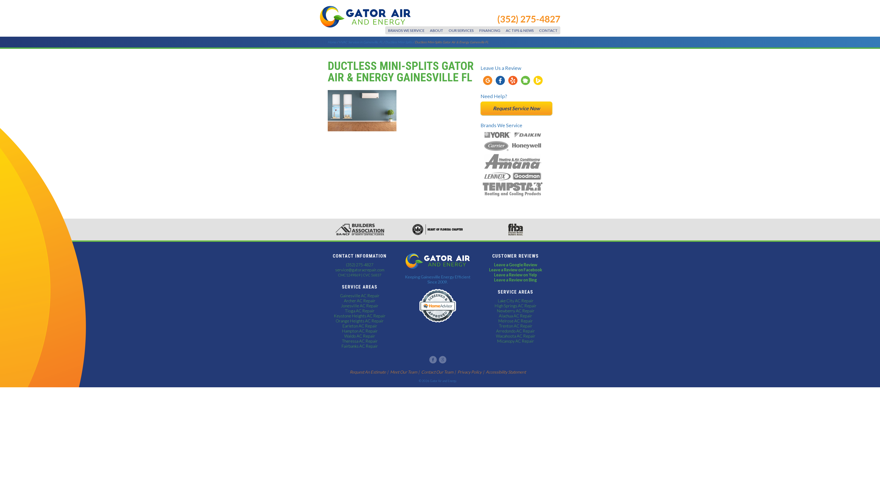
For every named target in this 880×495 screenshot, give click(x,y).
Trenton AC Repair (515, 325)
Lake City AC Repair (516, 300)
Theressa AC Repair (360, 341)
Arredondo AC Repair (515, 330)
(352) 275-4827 (528, 19)
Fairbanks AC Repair (359, 346)
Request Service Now (516, 108)
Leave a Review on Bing (515, 279)
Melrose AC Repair (515, 320)
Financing (489, 30)
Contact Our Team (437, 371)
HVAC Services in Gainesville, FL (361, 42)
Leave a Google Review (515, 264)
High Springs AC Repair (515, 305)
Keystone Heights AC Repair (359, 315)
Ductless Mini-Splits (398, 42)
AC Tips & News (520, 30)
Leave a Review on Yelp (515, 274)
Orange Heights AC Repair (360, 320)
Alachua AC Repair (515, 315)
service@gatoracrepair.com (359, 269)
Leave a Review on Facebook (515, 269)
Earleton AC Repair (359, 325)
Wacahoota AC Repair (515, 335)
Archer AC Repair (359, 300)
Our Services (461, 30)
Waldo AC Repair (359, 335)
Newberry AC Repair (515, 310)
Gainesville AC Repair (360, 295)
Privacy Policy (469, 371)
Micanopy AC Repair (515, 341)
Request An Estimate (368, 371)
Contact (548, 30)
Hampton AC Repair (360, 330)
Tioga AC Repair (359, 310)
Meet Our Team (403, 371)
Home (332, 42)
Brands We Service (406, 30)
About (436, 30)
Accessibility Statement (506, 371)
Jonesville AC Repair (359, 305)
